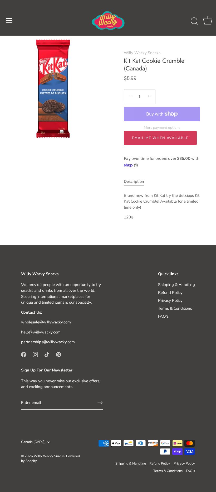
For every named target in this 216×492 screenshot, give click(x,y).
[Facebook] (23, 354)
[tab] (136, 182)
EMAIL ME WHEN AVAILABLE (160, 138)
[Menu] (9, 20)
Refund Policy (170, 292)
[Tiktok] (47, 354)
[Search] (194, 21)
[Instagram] (35, 354)
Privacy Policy (170, 300)
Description (134, 181)
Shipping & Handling (176, 284)
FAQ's (163, 316)
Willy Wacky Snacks (142, 52)
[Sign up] (100, 402)
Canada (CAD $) (33, 442)
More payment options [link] (162, 127)
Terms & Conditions (175, 308)
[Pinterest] (58, 354)
